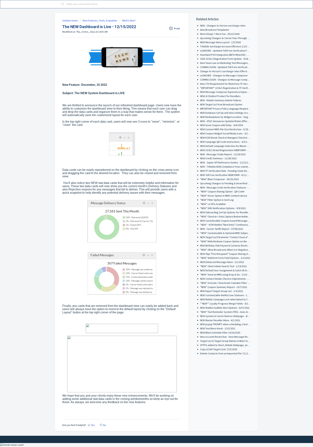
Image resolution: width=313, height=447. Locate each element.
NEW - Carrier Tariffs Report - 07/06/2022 (221, 228)
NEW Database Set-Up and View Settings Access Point (229, 112)
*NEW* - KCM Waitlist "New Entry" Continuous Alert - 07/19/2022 (234, 224)
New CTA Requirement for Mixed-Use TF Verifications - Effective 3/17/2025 (239, 83)
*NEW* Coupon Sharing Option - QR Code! (222, 191)
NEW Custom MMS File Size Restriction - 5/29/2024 (227, 129)
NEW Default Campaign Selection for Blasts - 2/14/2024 (229, 146)
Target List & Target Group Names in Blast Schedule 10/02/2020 (234, 341)
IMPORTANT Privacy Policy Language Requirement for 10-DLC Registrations (240, 108)
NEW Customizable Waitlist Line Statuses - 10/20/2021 (229, 295)
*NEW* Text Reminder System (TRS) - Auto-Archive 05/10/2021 (233, 312)
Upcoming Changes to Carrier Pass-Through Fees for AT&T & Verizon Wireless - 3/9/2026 (247, 38)
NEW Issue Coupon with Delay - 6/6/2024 (221, 125)
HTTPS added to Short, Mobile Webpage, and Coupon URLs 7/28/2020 (237, 345)
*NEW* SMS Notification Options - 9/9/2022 (223, 208)
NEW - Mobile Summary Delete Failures (220, 100)
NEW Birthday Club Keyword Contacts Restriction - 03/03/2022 (233, 245)
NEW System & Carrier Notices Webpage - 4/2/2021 (227, 316)
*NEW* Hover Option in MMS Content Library (223, 195)
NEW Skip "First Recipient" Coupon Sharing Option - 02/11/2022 (234, 254)
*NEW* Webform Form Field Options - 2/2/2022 (225, 257)
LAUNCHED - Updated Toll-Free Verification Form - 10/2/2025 (232, 50)
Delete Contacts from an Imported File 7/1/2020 (226, 353)
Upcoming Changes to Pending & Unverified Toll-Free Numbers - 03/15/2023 (240, 183)
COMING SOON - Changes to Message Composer (226, 79)
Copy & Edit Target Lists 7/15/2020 (218, 349)
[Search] (63, 4)
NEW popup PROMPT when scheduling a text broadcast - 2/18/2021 (236, 324)
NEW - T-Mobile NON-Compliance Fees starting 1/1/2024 (229, 166)
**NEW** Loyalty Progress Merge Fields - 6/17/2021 (227, 303)
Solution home (70, 20)
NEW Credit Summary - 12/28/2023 (218, 158)
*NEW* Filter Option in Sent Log (217, 199)
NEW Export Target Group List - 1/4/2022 (221, 291)
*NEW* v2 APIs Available (213, 204)
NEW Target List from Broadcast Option (221, 104)
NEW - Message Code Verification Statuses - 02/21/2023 (230, 187)
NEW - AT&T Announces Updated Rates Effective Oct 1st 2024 (233, 121)
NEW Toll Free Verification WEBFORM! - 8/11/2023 (226, 175)
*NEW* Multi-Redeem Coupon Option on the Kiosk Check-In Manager (236, 241)
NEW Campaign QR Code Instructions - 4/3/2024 (225, 141)
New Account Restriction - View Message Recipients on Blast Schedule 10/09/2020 (244, 336)
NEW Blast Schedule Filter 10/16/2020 (220, 332)
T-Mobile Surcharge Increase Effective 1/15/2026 (226, 46)
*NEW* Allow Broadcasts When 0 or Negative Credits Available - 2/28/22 (238, 249)
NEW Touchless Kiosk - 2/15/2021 (217, 328)
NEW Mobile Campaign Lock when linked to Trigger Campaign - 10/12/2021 (239, 299)
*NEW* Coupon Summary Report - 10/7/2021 (223, 287)
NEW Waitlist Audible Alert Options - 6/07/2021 (225, 307)
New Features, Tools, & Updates (100, 20)
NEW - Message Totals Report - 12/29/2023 (223, 154)
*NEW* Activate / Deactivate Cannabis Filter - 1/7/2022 (229, 283)
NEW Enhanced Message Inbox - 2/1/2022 (222, 262)
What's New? (129, 20)
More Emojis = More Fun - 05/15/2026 (219, 34)
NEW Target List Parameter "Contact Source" (224, 237)
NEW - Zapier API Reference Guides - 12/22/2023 (226, 162)
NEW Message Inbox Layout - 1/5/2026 (220, 42)
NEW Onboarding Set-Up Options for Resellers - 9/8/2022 (230, 212)
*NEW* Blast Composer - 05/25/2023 (219, 179)
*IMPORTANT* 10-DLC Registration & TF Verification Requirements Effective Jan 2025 (245, 88)
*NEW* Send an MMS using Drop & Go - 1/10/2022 (226, 274)
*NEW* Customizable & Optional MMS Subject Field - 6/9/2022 (233, 233)
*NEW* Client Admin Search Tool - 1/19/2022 (223, 266)
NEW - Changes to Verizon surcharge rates (223, 25)
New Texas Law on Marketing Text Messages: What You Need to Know (237, 63)
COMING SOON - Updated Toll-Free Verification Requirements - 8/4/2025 (238, 67)
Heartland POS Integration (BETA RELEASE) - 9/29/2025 (229, 54)
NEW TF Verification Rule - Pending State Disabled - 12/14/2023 (233, 170)
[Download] (150, 181)
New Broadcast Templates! (214, 29)
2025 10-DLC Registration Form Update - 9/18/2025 (227, 58)
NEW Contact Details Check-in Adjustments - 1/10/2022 (229, 278)
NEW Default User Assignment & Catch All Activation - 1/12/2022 (234, 270)
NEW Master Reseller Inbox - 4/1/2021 (220, 320)
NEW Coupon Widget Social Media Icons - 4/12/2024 (227, 133)
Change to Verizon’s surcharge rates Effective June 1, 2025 (232, 71)
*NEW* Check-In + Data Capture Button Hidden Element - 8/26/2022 (235, 216)
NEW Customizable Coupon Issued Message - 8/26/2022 (230, 220)
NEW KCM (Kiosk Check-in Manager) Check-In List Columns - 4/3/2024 (236, 137)
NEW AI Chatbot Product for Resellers (220, 96)
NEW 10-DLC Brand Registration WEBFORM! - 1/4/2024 (228, 150)
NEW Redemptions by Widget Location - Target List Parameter (233, 117)
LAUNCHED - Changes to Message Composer (224, 75)
